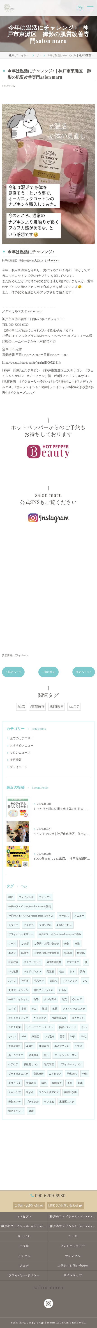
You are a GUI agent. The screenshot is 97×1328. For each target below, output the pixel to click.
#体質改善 (37, 706)
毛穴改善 (49, 1064)
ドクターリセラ (32, 962)
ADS (23, 1036)
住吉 (61, 971)
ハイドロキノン (32, 971)
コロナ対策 (14, 1027)
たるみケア (40, 1018)
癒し (46, 1055)
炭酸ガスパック (67, 1027)
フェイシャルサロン (65, 1055)
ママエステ (73, 962)
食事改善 (31, 1083)
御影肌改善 (70, 1092)
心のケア (77, 999)
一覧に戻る (48, 672)
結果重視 (34, 1055)
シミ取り (49, 1036)
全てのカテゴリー (21, 738)
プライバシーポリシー (20, 934)
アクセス (29, 925)
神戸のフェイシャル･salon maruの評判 (29, 906)
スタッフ (13, 925)
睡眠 (44, 1083)
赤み (34, 1008)
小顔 (23, 1008)
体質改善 (44, 1046)
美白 (82, 971)
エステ (12, 953)
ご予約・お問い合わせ (46, 943)
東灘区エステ (66, 1101)
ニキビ (12, 1008)
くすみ (78, 1046)
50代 (72, 1036)
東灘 (77, 943)
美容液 (50, 971)
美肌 (69, 1083)
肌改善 (25, 953)
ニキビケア (55, 1074)
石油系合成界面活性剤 (46, 953)
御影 (66, 943)
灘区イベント (15, 1111)
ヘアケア (13, 1064)
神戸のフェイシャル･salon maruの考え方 (30, 916)
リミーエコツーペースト (39, 1027)
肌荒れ (53, 981)
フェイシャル (26, 897)
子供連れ (72, 1074)
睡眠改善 (57, 1083)
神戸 (10, 897)
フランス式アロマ (49, 1092)
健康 (31, 1111)
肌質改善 (13, 962)
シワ (85, 981)
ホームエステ (15, 1055)
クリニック (14, 1083)
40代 (84, 1074)
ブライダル (32, 1101)
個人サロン (78, 1018)
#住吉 (21, 706)
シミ (72, 971)
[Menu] (90, 8)
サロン (12, 1036)
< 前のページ (13, 672)
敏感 (44, 1008)
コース (12, 943)
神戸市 (25, 981)
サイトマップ (73, 1275)
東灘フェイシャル (18, 990)
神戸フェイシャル (18, 999)
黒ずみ (30, 1092)
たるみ (62, 990)
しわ (84, 1027)
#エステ (74, 706)
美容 (62, 1036)
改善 (54, 1008)
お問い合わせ (64, 925)
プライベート (20, 655)
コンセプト (45, 897)
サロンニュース (20, 752)
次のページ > (84, 672)
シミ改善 (13, 971)
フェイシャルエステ (74, 1008)
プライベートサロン (70, 1064)
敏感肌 (81, 953)
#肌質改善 (56, 706)
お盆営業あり (58, 1018)
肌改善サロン (31, 1064)
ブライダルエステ (18, 1074)
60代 (83, 1036)
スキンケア (14, 1092)
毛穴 (64, 999)
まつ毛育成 (50, 999)
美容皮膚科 (14, 1046)
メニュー (79, 916)
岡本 (80, 1083)
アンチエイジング (18, 1018)
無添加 (68, 953)
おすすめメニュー (21, 745)
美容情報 (7, 655)
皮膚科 (30, 1046)
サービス (64, 916)
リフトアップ (69, 981)
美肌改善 (39, 1074)
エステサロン (61, 1046)
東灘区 (35, 1036)
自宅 (36, 999)
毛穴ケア (39, 981)
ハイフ (12, 981)
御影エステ (14, 1101)
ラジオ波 (49, 1101)
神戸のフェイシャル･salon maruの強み (60, 934)
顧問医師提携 (53, 962)
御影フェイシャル (43, 990)
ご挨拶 (25, 943)
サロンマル (45, 925)
